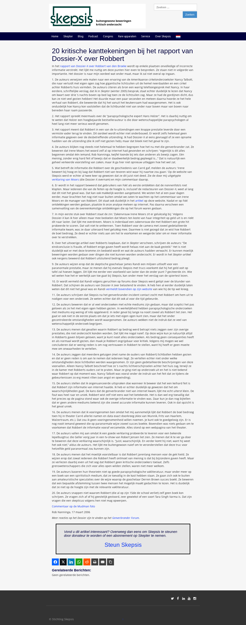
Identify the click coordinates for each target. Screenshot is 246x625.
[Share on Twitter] (63, 561)
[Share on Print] (94, 561)
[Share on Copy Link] (110, 561)
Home (55, 36)
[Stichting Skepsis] (97, 16)
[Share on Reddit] (86, 561)
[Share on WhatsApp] (79, 561)
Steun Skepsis (123, 545)
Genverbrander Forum (125, 518)
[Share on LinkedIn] (71, 561)
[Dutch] (178, 36)
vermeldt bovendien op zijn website (129, 289)
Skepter (68, 36)
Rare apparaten (127, 36)
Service (145, 36)
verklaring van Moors (65, 179)
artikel (139, 200)
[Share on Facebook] (55, 561)
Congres (108, 36)
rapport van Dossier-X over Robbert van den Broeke (93, 66)
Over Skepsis (163, 36)
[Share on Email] (102, 561)
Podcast (93, 36)
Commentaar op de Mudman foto (73, 506)
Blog (80, 36)
